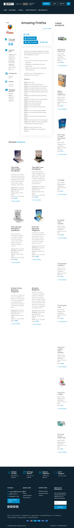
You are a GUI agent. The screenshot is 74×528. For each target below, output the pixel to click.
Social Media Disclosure (45, 515)
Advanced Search (43, 493)
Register (46, 3)
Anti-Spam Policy (26, 515)
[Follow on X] (11, 506)
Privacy (9, 515)
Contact (41, 495)
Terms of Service (16, 515)
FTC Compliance (57, 515)
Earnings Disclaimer (22, 517)
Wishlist (62, 3)
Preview (45, 42)
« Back (7, 22)
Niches (25, 493)
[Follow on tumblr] (17, 506)
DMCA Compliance (11, 517)
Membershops (63, 525)
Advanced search (31, 4)
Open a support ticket (13, 500)
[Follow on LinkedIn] (14, 506)
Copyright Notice (35, 515)
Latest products (31, 10)
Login (54, 3)
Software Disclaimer (33, 517)
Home (5, 10)
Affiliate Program (43, 491)
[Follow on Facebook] (8, 506)
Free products (42, 10)
